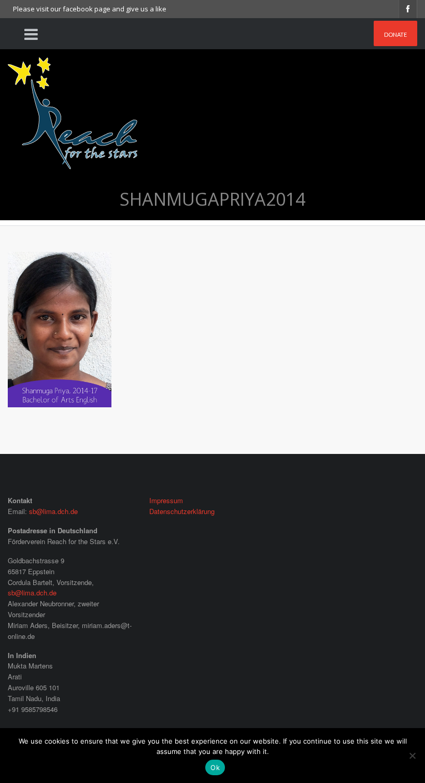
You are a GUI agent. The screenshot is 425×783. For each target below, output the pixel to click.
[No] (412, 755)
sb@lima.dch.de (53, 511)
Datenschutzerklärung (182, 511)
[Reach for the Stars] (72, 110)
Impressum (166, 500)
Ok (215, 767)
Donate (395, 34)
